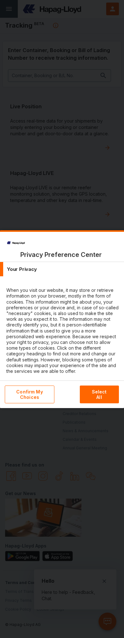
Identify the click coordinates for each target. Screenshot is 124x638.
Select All (99, 394)
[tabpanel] (62, 336)
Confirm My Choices (29, 394)
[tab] (62, 269)
